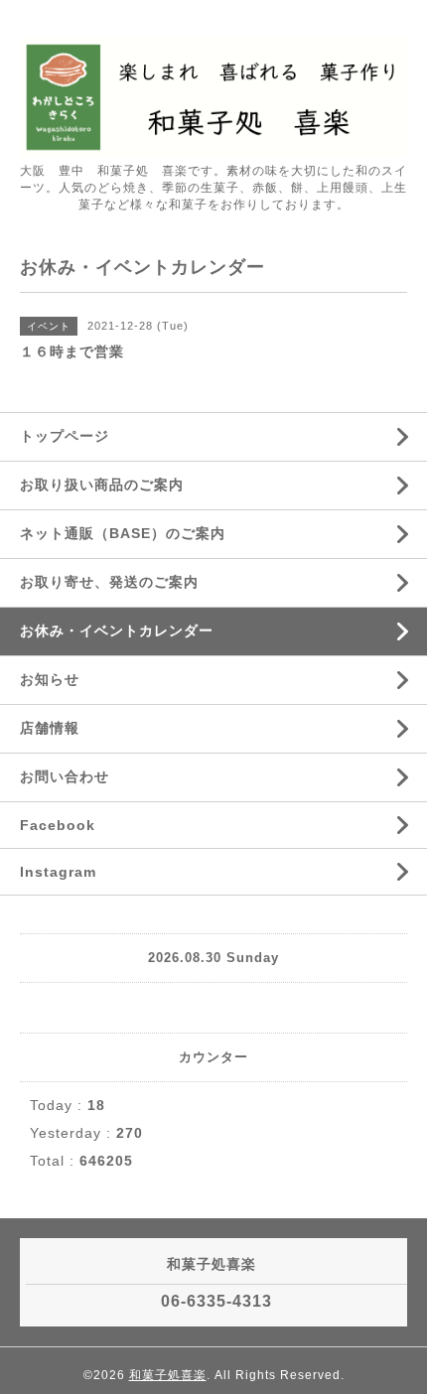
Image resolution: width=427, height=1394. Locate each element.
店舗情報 (49, 728)
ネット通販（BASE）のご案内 (122, 533)
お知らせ (49, 679)
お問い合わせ (64, 776)
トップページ (64, 436)
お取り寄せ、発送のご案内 (109, 582)
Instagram (58, 872)
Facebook (57, 825)
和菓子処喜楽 (168, 1375)
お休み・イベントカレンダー (117, 630)
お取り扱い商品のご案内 (102, 484)
